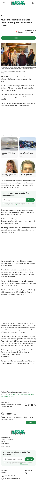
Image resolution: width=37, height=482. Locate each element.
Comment (31, 422)
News (2, 15)
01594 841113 (11, 475)
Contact (3, 441)
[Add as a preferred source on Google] (19, 32)
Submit (30, 200)
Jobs (2, 445)
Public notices (5, 447)
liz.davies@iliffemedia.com (12, 478)
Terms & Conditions (7, 439)
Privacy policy (5, 443)
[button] (3, 3)
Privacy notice (20, 204)
